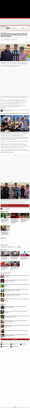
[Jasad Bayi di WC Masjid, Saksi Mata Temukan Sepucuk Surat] (5, 253)
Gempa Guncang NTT (21, 30)
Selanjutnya (7, 208)
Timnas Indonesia (23, 63)
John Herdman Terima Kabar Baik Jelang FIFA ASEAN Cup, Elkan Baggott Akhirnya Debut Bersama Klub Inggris (16, 110)
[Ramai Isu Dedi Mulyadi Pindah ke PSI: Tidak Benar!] (15, 264)
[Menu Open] (29, 26)
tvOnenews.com (3, 62)
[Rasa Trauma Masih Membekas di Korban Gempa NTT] (5, 264)
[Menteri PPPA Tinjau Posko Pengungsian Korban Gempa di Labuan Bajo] (15, 253)
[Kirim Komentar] (28, 241)
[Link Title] (1, 32)
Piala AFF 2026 (26, 30)
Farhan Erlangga (14, 39)
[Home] (4, 26)
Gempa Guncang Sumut (16, 30)
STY (14, 135)
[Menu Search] (28, 26)
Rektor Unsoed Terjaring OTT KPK (9, 30)
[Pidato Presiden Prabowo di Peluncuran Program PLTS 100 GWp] (24, 253)
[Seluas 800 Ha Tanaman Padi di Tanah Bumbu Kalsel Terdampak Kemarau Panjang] (2, 285)
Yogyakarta (11, 66)
